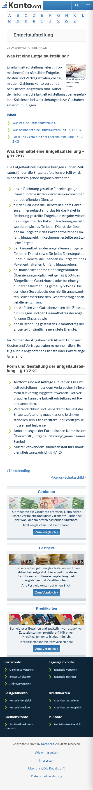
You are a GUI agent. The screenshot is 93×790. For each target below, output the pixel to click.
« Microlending (18, 470)
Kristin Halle (37, 47)
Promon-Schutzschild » (68, 477)
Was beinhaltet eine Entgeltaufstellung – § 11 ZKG (47, 130)
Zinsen (35, 302)
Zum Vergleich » (46, 532)
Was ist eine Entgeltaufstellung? (34, 123)
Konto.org (47, 744)
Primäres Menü (87, 5)
